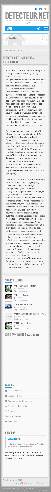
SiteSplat (33, 483)
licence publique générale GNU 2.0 (22, 143)
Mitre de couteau (23, 323)
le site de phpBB (35, 146)
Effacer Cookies (14, 416)
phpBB (15, 480)
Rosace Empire (22, 295)
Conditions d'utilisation (17, 406)
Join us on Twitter (22, 334)
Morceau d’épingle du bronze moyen (32, 313)
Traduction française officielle (14, 488)
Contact (11, 411)
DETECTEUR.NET (27, 16)
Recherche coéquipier (26, 285)
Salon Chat (12, 421)
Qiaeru (30, 488)
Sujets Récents (14, 390)
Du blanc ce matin (24, 304)
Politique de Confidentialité (19, 401)
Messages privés (14, 396)
